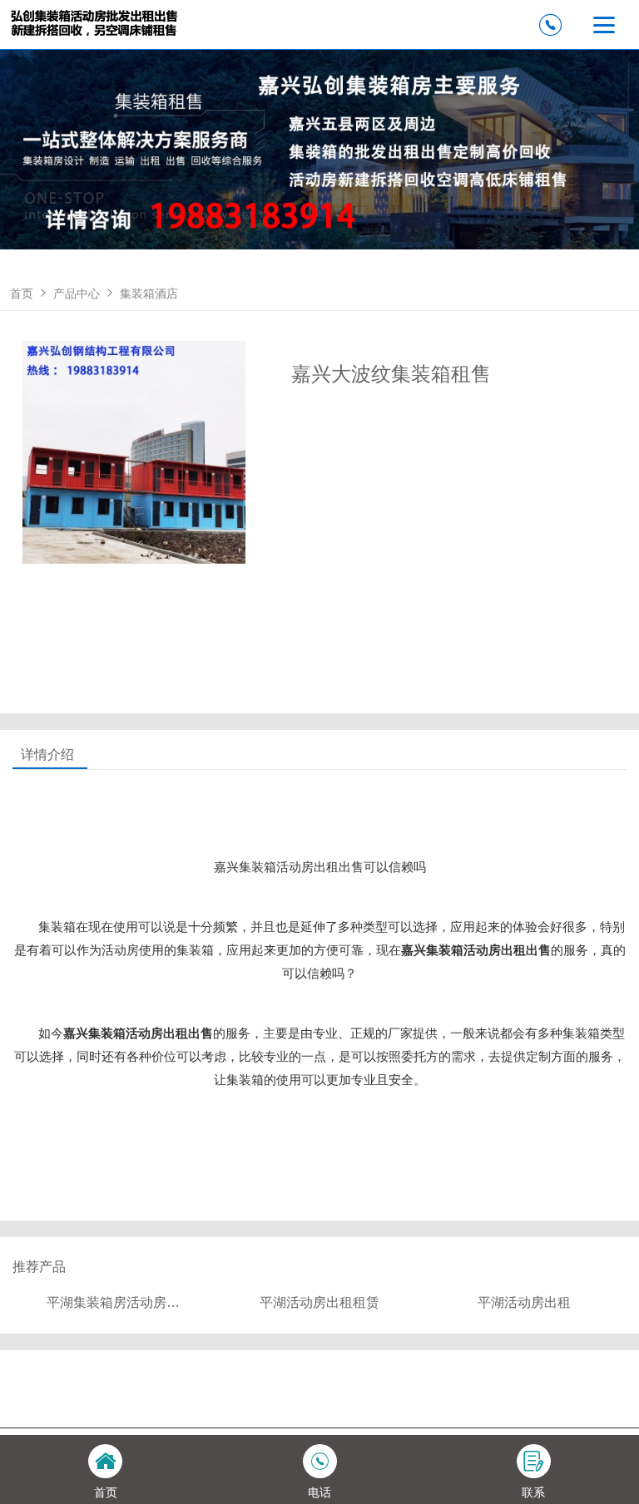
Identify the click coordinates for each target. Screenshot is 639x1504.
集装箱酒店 (149, 293)
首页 (21, 293)
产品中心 (76, 293)
